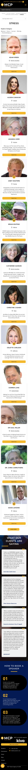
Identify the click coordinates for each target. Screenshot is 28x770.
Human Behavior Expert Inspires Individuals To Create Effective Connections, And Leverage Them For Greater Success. (14, 356)
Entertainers (4, 751)
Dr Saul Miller (14, 428)
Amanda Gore (14, 139)
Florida (15, 184)
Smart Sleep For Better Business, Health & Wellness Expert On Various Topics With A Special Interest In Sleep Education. (14, 476)
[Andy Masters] (14, 167)
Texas (15, 310)
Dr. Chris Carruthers (14, 468)
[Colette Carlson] (14, 334)
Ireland (15, 100)
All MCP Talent (11, 13)
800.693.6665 (6, 1)
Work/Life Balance (6, 33)
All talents (3, 763)
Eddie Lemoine (14, 508)
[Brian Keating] (14, 211)
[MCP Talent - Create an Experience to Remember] (6, 5)
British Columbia (15, 60)
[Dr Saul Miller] (14, 414)
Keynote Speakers (21, 13)
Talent (3, 13)
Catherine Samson (14, 266)
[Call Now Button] (3, 766)
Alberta (15, 227)
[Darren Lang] (14, 374)
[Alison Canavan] (14, 84)
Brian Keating (14, 224)
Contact (3, 760)
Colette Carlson (14, 348)
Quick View (14, 71)
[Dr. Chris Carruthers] (14, 454)
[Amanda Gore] (14, 126)
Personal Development (11, 14)
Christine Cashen (14, 308)
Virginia (15, 142)
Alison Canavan (14, 97)
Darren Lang (14, 388)
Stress (8, 31)
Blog (2, 757)
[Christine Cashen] (14, 294)
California (15, 351)
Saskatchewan (15, 391)
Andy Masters (14, 181)
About (2, 754)
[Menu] (25, 5)
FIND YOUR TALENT (14, 744)
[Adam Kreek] (14, 44)
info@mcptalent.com (14, 1)
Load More (13, 529)
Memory (3, 31)
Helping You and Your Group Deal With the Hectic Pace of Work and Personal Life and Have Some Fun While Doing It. (14, 396)
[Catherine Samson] (14, 253)
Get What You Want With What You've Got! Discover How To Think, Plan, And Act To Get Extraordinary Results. (14, 316)
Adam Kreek (14, 57)
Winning (19, 31)
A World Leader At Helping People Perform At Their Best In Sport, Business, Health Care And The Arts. (14, 436)
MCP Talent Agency (12, 766)
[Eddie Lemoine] (14, 494)
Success (13, 31)
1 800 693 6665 (14, 748)
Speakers (3, 748)
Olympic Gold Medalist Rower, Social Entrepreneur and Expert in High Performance (14, 65)
